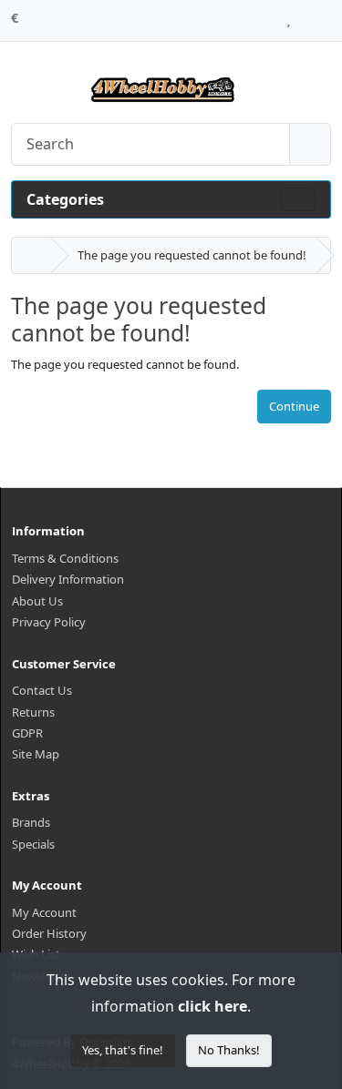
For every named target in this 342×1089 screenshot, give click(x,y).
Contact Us (42, 690)
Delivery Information (68, 579)
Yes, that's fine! (122, 1050)
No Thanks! (229, 1050)
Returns (33, 712)
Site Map (35, 754)
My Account (44, 912)
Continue (294, 406)
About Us (37, 601)
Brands (31, 822)
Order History (49, 933)
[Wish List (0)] (288, 15)
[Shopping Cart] (306, 15)
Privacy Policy (49, 622)
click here (212, 1006)
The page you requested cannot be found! (192, 255)
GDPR (27, 733)
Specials (33, 844)
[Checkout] (326, 15)
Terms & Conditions (65, 558)
